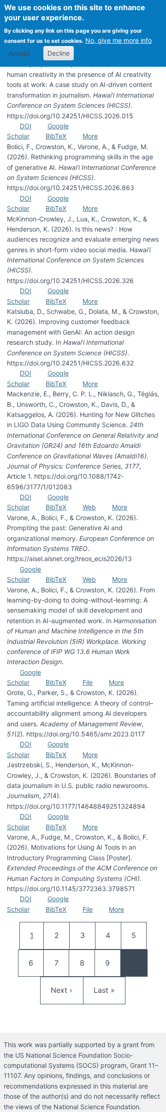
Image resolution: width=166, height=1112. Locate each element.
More (90, 136)
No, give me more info (118, 40)
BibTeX (56, 136)
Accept (19, 53)
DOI (25, 126)
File (88, 682)
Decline (58, 53)
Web (89, 507)
